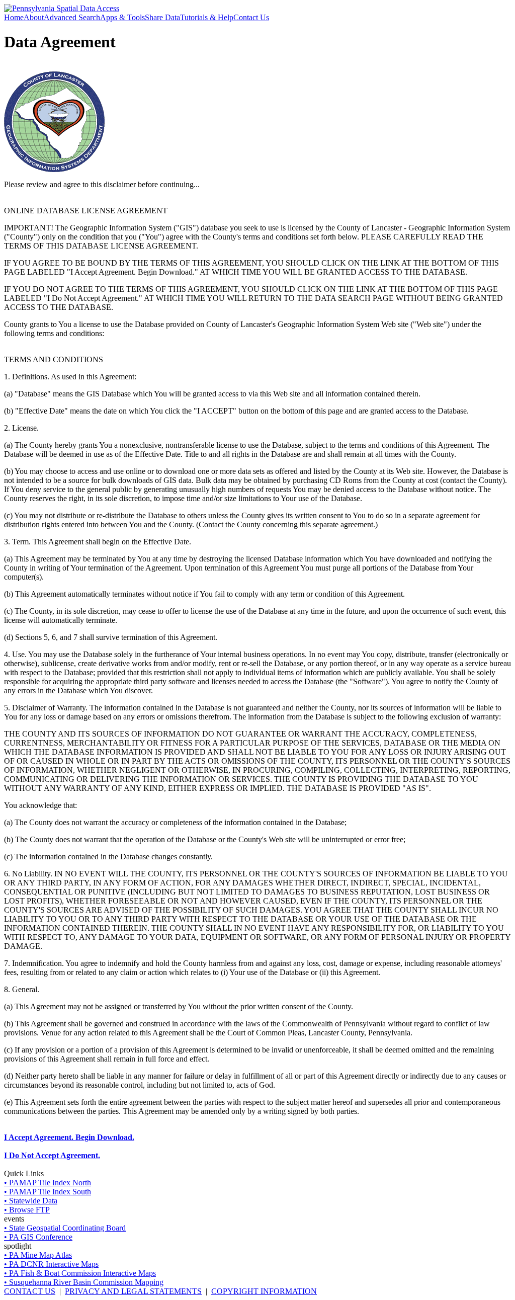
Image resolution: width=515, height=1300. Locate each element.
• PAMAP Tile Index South (47, 1191)
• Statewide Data (30, 1200)
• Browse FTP (27, 1209)
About (34, 17)
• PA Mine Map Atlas (38, 1255)
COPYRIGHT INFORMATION (264, 1291)
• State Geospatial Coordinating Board (65, 1228)
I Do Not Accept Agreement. (52, 1155)
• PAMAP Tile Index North (47, 1182)
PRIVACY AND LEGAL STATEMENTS (133, 1291)
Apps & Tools (122, 17)
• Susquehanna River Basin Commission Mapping (83, 1282)
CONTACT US (29, 1291)
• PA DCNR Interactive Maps (51, 1264)
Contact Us (251, 17)
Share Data (162, 17)
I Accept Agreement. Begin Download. (69, 1137)
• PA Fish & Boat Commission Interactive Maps (80, 1273)
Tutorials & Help (206, 17)
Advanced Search (72, 17)
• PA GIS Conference (38, 1237)
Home (14, 17)
